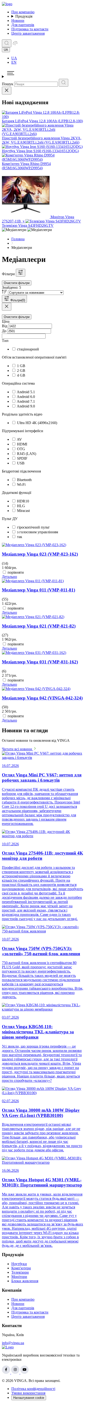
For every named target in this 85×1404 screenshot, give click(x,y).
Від (4, 326)
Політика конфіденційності (33, 1389)
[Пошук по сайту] (6, 43)
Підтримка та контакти (29, 29)
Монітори (19, 1277)
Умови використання (28, 1393)
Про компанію (22, 12)
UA (14, 58)
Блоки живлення (24, 1281)
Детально (9, 577)
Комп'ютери (21, 1268)
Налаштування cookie (28, 1397)
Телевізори (20, 1272)
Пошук (7, 84)
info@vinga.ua (13, 1343)
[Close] (6, 91)
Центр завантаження (28, 33)
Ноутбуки (19, 1264)
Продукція (23, 16)
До (4, 331)
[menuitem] (47, 58)
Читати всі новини (17, 749)
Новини (17, 21)
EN (14, 62)
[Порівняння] (15, 45)
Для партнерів (22, 25)
